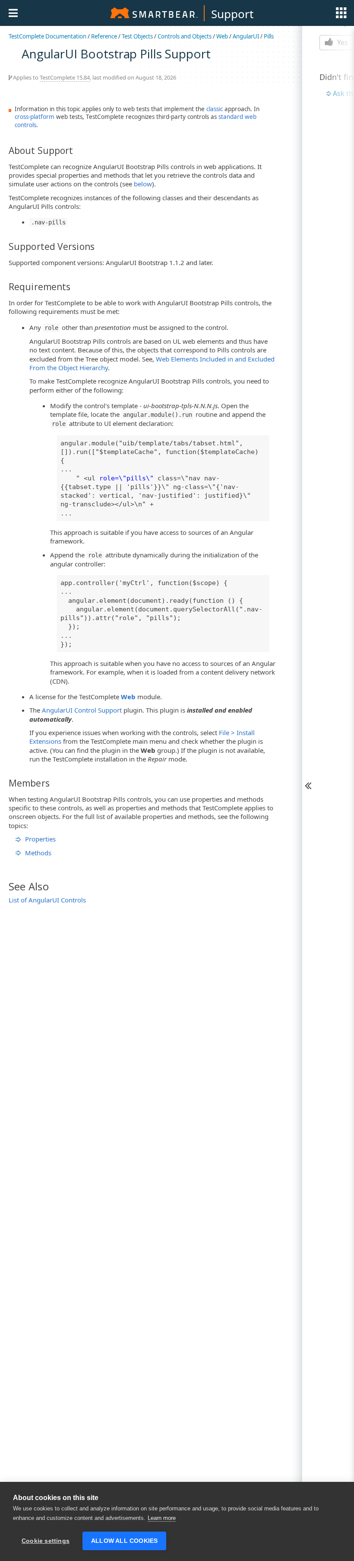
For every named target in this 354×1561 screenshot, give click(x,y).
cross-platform (34, 117)
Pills (269, 36)
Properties (40, 839)
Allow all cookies (124, 1541)
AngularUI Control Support (82, 710)
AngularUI (246, 36)
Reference (104, 36)
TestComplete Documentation (47, 36)
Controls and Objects (185, 36)
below (143, 183)
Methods (38, 852)
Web (222, 36)
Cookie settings (46, 1541)
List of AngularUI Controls (47, 900)
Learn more (162, 1518)
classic (214, 109)
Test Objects (137, 36)
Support (232, 14)
